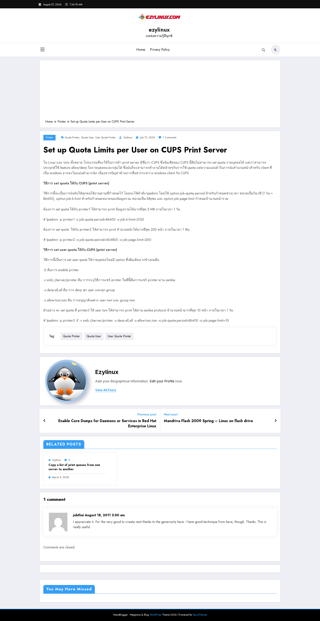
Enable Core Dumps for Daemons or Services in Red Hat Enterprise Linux (107, 423)
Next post (171, 414)
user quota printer (105, 137)
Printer (49, 137)
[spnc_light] (275, 49)
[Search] (263, 50)
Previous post (146, 414)
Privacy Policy (160, 49)
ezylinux (159, 30)
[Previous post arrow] (44, 421)
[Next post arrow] (275, 421)
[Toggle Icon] (42, 50)
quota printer (72, 137)
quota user (87, 137)
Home (140, 49)
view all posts (105, 390)
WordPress (155, 615)
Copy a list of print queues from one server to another (74, 467)
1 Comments (169, 137)
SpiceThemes (200, 615)
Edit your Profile (162, 381)
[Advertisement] (160, 92)
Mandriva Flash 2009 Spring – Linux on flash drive (208, 421)
